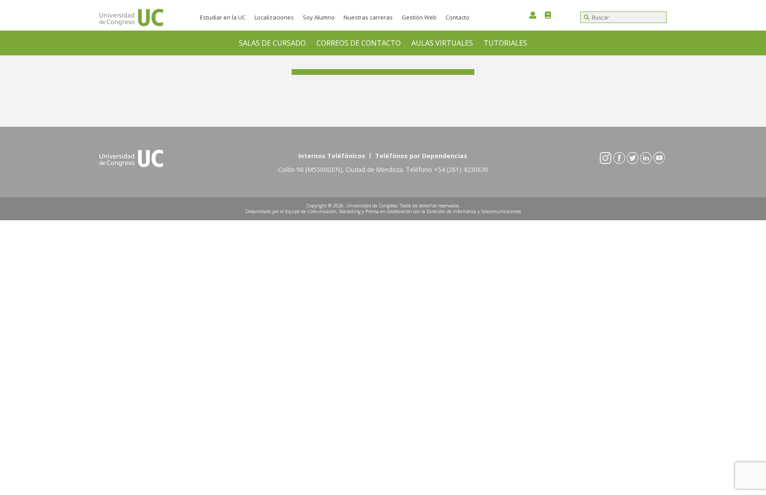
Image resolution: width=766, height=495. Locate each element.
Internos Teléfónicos (331, 156)
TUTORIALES (505, 43)
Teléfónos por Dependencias (421, 156)
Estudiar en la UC (223, 17)
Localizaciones (274, 17)
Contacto (457, 17)
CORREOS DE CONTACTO (359, 43)
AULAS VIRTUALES (442, 43)
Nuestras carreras (368, 17)
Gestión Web (419, 17)
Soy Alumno (319, 17)
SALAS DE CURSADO (272, 43)
